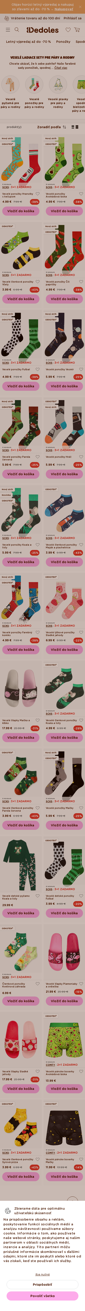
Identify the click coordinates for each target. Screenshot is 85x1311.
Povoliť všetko (42, 1296)
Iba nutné (42, 1274)
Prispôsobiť (42, 1284)
